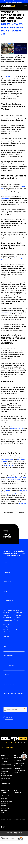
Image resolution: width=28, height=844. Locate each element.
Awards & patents (6, 775)
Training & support (19, 763)
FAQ (2, 813)
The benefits (17, 760)
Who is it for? (5, 796)
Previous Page (9, 513)
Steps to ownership (6, 801)
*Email (5, 591)
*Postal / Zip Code (9, 665)
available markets (16, 479)
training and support (7, 312)
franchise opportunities (17, 428)
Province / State (8, 655)
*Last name (7, 572)
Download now (17, 2)
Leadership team (6, 768)
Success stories (18, 766)
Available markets (18, 791)
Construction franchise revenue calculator (19, 770)
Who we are (4, 759)
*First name (7, 563)
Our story (4, 761)
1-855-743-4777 (19, 820)
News (3, 781)
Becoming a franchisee (6, 791)
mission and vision (9, 465)
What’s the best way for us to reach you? (12, 626)
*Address (6, 636)
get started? (22, 503)
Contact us (6, 820)
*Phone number (8, 600)
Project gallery (5, 778)
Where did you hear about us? (13, 610)
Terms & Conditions (17, 832)
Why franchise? (19, 756)
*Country (6, 674)
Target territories (9, 684)
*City (5, 646)
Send (8, 718)
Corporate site (5, 783)
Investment (4, 798)
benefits (7, 490)
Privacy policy (9, 832)
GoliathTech (8, 77)
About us (5, 755)
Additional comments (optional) (13, 693)
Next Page (21, 513)
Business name (8, 582)
